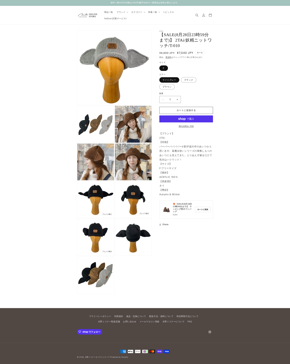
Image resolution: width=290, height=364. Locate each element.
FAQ (190, 321)
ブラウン (167, 87)
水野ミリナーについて (174, 321)
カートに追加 (202, 209)
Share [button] (165, 224)
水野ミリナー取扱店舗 (109, 321)
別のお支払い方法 (186, 126)
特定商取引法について (188, 316)
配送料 (168, 57)
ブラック (188, 80)
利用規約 (118, 316)
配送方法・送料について (161, 316)
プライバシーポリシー (100, 316)
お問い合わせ (129, 321)
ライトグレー (169, 80)
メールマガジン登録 (149, 321)
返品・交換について (136, 316)
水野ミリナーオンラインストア (97, 357)
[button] (122, 12)
